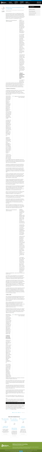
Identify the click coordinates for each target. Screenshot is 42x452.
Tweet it (20, 412)
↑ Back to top (23, 412)
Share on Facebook (15, 412)
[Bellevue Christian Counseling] (4, 3)
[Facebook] (10, 451)
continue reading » (14, 435)
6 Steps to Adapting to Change (23, 427)
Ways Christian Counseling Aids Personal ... (14, 429)
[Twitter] (11, 451)
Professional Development (21, 10)
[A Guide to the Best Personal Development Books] (5, 420)
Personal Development (14, 10)
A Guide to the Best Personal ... (5, 427)
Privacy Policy (21, 451)
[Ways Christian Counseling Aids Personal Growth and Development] (14, 421)
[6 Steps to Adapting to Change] (23, 420)
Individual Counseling (8, 10)
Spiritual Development (8, 11)
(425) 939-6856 (39, 3)
